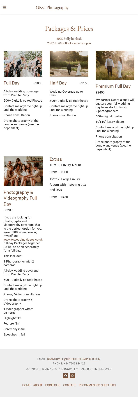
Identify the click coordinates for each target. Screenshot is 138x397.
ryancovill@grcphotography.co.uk (73, 359)
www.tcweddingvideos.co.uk (23, 239)
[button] (4, 7)
